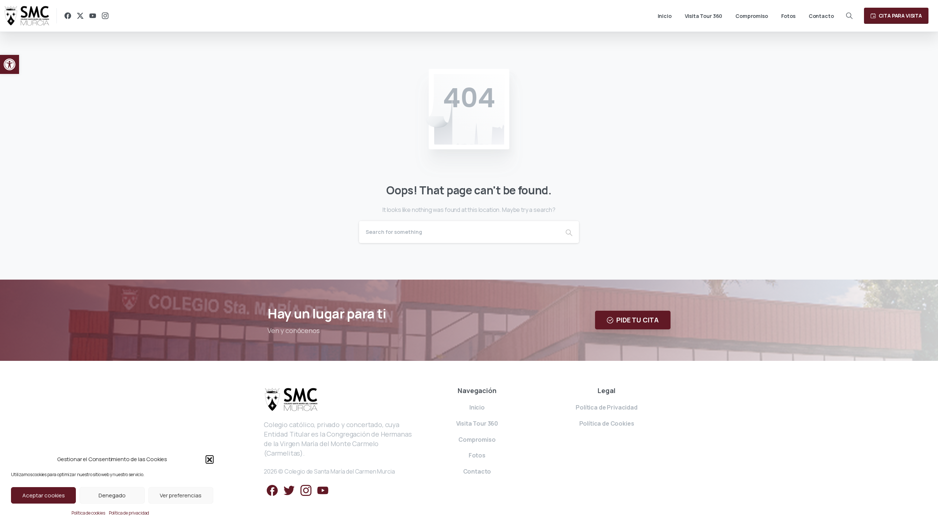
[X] (80, 15)
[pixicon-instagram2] (306, 490)
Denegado (112, 495)
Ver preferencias (181, 495)
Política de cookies (88, 513)
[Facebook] (67, 15)
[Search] (849, 15)
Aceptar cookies (43, 495)
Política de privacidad (129, 513)
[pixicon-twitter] (289, 490)
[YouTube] (92, 15)
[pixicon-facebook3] (272, 490)
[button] (9, 64)
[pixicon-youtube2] (322, 490)
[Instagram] (105, 15)
